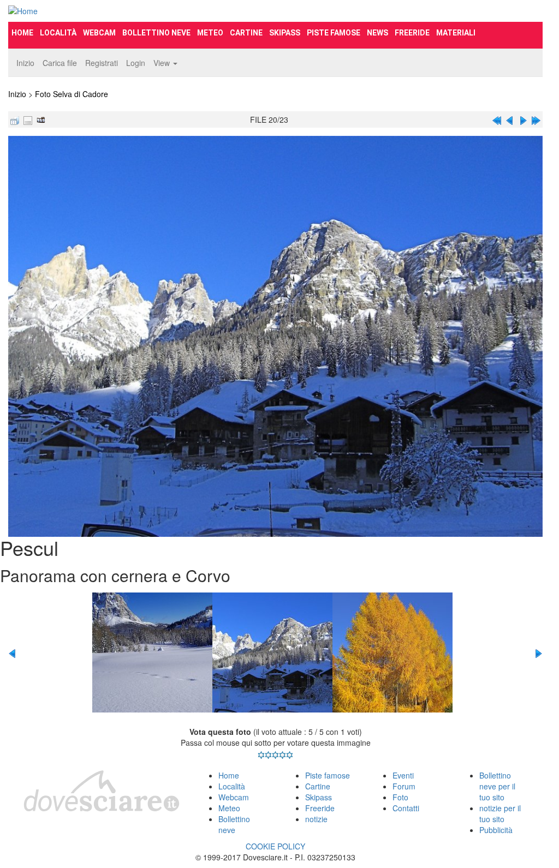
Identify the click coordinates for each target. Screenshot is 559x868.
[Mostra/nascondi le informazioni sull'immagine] (27, 119)
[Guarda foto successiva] (523, 119)
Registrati (101, 62)
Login (135, 62)
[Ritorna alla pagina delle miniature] (14, 119)
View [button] (162, 62)
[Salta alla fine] (536, 119)
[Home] (91, 10)
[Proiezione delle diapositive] (41, 119)
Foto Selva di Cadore (71, 93)
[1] (261, 755)
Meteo (210, 32)
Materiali (455, 32)
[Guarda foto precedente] (510, 119)
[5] (289, 755)
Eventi (403, 775)
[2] (268, 755)
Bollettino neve (156, 32)
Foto (400, 797)
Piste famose (333, 32)
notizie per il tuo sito (500, 813)
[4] (282, 755)
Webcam (99, 32)
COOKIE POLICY (275, 846)
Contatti (406, 808)
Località (58, 32)
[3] (275, 755)
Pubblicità (496, 829)
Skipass (284, 32)
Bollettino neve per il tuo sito (497, 786)
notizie (316, 818)
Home (22, 32)
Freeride (412, 32)
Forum (404, 786)
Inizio (25, 62)
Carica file (60, 62)
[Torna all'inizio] (496, 119)
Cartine (246, 32)
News (377, 32)
